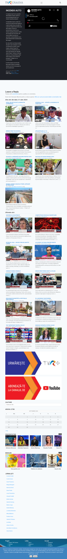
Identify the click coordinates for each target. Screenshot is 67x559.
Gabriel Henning (10, 502)
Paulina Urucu (10, 516)
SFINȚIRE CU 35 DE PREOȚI (13, 215)
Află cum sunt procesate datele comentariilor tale (48, 97)
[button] (61, 434)
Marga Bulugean (10, 484)
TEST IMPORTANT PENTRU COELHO (15, 325)
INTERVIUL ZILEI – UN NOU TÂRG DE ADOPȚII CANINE (17, 243)
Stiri (9, 545)
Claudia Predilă (15, 158)
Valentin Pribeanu (11, 519)
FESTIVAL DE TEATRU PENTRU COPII (44, 156)
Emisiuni (11, 544)
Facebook (50, 542)
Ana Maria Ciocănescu (17, 186)
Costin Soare (10, 479)
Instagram (50, 545)
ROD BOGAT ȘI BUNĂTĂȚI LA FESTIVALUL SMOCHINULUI (16, 299)
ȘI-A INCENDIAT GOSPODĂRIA (43, 298)
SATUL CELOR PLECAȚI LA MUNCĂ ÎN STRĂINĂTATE (15, 103)
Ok (31, 556)
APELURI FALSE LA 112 (41, 131)
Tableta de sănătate (36, 469)
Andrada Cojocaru (23, 448)
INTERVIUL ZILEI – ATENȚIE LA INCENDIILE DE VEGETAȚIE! (47, 103)
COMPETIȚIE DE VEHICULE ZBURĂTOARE (46, 215)
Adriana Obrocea (16, 245)
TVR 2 (29, 545)
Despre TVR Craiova (13, 542)
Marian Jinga (13, 72)
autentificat (15, 94)
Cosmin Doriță (44, 272)
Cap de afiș (57, 469)
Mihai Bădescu (15, 132)
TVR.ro (29, 542)
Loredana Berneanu (11, 510)
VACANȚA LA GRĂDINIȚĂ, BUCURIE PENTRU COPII (18, 156)
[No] (65, 553)
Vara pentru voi (15, 469)
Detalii (35, 556)
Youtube (50, 544)
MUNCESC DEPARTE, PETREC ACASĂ (44, 325)
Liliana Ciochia (10, 525)
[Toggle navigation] (41, 2)
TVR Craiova (44, 132)
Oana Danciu (10, 531)
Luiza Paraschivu (45, 326)
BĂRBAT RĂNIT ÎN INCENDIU (13, 131)
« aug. (6, 430)
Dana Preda (59, 448)
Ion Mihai (20, 105)
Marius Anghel (15, 73)
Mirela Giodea (10, 499)
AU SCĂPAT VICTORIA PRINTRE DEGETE (45, 242)
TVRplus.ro (30, 544)
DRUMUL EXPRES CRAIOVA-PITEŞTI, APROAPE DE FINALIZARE (18, 184)
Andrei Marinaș (44, 244)
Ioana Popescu (44, 158)
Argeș (18, 70)
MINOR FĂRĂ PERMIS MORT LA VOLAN (45, 271)
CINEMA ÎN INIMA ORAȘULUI (13, 271)
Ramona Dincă (10, 487)
